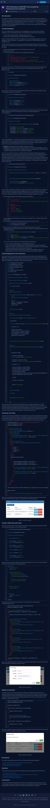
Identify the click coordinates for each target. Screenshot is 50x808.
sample (36, 21)
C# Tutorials (29, 797)
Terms (18, 797)
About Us (4, 797)
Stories (13, 799)
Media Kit (21, 797)
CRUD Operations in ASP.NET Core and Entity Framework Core (18, 762)
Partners (25, 797)
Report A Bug (42, 797)
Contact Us (8, 797)
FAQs (47, 797)
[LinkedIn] (20, 795)
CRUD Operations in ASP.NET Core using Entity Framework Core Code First (21, 774)
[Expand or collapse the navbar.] (1, 2)
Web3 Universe (30, 799)
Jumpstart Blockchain (44, 799)
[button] (48, 2)
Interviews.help (36, 799)
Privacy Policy (13, 797)
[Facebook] (15, 795)
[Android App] (29, 795)
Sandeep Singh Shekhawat (13, 11)
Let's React (25, 799)
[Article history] (19, 11)
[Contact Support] (35, 795)
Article (46, 11)
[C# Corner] (4, 2)
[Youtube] (23, 795)
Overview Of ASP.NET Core (30, 22)
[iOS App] (32, 795)
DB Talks (20, 799)
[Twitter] (17, 795)
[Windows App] (26, 795)
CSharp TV (17, 799)
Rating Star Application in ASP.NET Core (13, 764)
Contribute (43, 2)
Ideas (39, 797)
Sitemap (9, 799)
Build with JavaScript (25, 801)
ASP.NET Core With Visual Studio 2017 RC (13, 777)
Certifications (4, 799)
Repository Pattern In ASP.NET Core (12, 765)
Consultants (34, 797)
